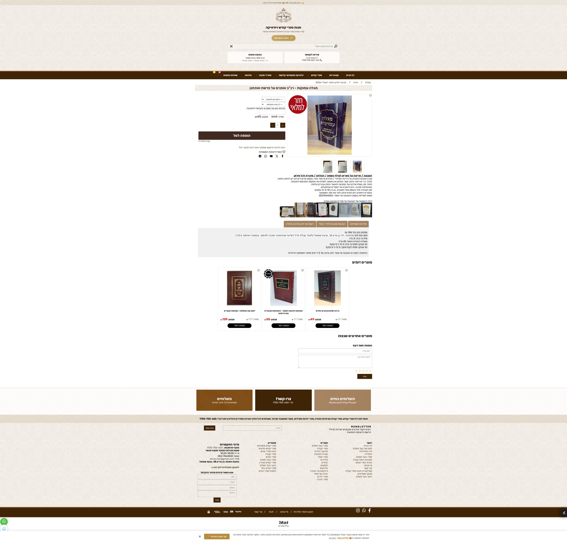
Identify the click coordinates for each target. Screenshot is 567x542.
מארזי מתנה (265, 75)
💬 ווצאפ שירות (312, 58)
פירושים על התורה (319, 471)
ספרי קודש (316, 75)
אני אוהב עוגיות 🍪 (216, 536)
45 (259, 116)
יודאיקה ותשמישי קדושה (291, 75)
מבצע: (264, 116)
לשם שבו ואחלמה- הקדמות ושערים (239, 311)
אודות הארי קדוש (364, 462)
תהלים (324, 462)
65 (275, 116)
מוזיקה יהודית (321, 451)
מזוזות (248, 75)
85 (338, 319)
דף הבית (350, 75)
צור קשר (368, 468)
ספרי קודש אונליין (267, 462)
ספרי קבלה (322, 448)
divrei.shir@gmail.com (222, 458)
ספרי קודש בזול (268, 468)
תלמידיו (368, 454)
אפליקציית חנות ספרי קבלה (358, 471)
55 (268, 319)
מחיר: (280, 116)
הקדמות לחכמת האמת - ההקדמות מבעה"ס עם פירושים (283, 312)
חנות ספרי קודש (268, 451)
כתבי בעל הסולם (268, 465)
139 (225, 319)
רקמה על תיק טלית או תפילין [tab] (300, 224)
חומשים (324, 465)
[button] (327, 325)
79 (294, 319)
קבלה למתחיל (321, 454)
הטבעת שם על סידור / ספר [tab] (332, 224)
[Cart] (217, 74)
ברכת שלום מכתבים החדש (327, 311)
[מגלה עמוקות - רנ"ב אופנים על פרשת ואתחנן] (357, 172)
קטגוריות (334, 75)
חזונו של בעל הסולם (362, 448)
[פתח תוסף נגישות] (564, 513)
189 (250, 319)
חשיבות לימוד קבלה (362, 459)
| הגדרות (332, 538)
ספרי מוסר (323, 457)
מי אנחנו (368, 465)
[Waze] (4, 528)
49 (312, 319)
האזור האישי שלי (283, 38)
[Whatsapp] (4, 522)
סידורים (324, 459)
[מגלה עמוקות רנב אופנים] (342, 172)
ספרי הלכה (322, 479)
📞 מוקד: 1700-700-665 (312, 60)
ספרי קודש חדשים (267, 448)
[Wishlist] (211, 74)
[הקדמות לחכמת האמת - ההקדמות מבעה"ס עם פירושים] (283, 305)
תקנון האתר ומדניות (303, 511)
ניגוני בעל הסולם (364, 476)
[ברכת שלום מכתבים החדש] (327, 305)
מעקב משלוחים (364, 473)
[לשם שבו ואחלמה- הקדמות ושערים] (239, 305)
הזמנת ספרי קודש (267, 471)
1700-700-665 (281, 402)
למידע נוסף (343, 538)
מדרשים (324, 468)
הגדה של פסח (321, 473)
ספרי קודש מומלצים (266, 445)
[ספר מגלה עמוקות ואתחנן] (327, 172)
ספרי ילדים (322, 476)
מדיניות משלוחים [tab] (358, 224)
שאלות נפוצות (230, 75)
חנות (271, 511)
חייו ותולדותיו (366, 451)
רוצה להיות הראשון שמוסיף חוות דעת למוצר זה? (262, 147)
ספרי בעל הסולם (364, 457)
